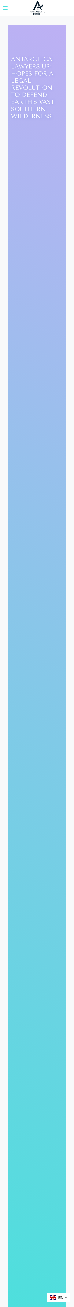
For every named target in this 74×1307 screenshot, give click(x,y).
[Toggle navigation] (5, 8)
